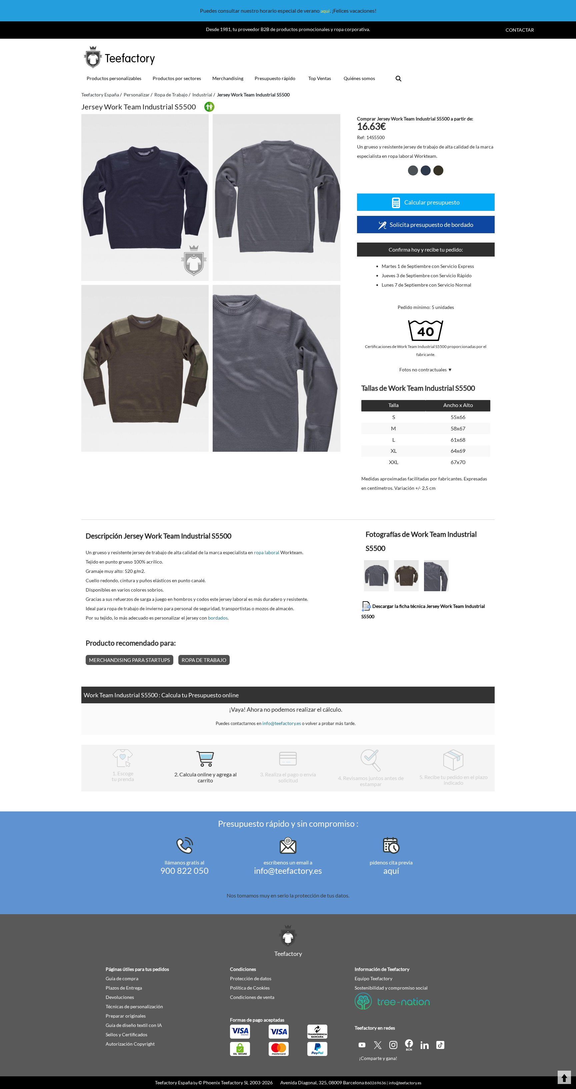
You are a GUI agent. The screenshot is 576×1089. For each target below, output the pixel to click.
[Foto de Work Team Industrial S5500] (276, 197)
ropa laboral (266, 552)
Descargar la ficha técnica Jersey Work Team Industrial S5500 (423, 611)
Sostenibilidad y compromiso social (391, 988)
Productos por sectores (177, 78)
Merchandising (227, 78)
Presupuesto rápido (275, 78)
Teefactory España (174, 1082)
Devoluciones (120, 997)
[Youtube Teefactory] (362, 1044)
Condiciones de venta (252, 997)
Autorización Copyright (130, 1044)
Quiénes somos (359, 78)
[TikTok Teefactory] (440, 1044)
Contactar (520, 30)
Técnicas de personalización (134, 1006)
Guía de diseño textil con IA (134, 1025)
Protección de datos (250, 978)
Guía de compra (122, 978)
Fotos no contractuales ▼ (425, 369)
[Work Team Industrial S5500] (145, 197)
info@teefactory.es (281, 723)
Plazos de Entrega (124, 988)
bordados (218, 618)
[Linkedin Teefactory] (425, 1044)
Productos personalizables (114, 78)
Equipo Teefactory (373, 978)
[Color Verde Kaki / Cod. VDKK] (438, 170)
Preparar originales (126, 1016)
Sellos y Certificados (126, 1034)
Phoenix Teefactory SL (226, 1082)
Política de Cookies (250, 988)
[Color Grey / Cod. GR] (413, 170)
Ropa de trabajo (204, 660)
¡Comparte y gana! (378, 1058)
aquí (325, 11)
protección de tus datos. (322, 895)
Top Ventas (319, 78)
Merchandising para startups (129, 660)
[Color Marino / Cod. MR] (426, 170)
